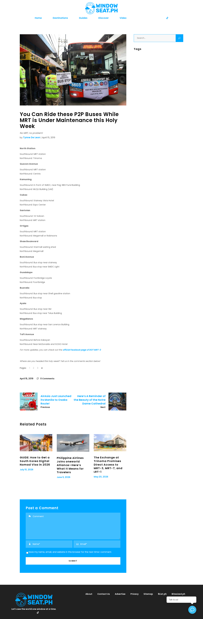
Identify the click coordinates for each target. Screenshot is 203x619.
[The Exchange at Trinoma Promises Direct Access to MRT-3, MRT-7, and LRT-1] (110, 442)
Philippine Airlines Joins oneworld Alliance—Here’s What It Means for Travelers (70, 465)
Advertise (120, 593)
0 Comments (47, 378)
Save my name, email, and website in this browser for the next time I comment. (70, 552)
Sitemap (148, 593)
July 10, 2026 (26, 469)
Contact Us (103, 593)
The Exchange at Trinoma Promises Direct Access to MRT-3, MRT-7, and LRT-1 (108, 465)
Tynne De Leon (31, 137)
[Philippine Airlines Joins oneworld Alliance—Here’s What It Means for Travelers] (73, 443)
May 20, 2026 (101, 476)
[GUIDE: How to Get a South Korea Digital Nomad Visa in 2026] (36, 442)
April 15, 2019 (26, 378)
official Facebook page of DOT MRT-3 (82, 349)
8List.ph (162, 593)
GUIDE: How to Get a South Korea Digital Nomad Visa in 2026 (35, 461)
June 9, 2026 (63, 477)
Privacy (134, 593)
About (88, 593)
